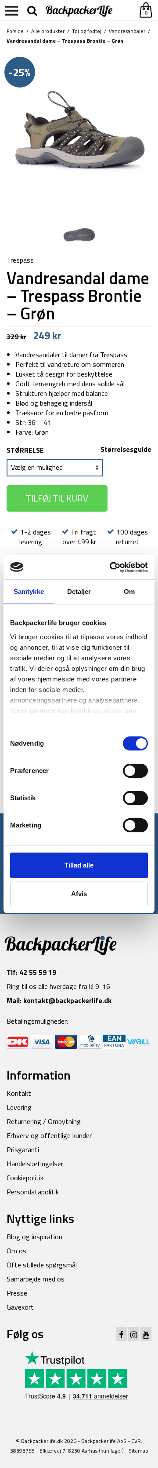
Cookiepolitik (25, 1177)
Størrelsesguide (126, 449)
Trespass (20, 260)
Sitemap (138, 1450)
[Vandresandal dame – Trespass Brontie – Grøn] (79, 130)
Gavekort (20, 1307)
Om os (16, 1250)
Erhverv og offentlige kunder (49, 1135)
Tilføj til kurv (57, 498)
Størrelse (25, 450)
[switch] (135, 771)
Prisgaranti (23, 1149)
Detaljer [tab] (79, 591)
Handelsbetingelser (35, 1163)
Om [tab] (129, 591)
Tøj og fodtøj (86, 31)
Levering (19, 1107)
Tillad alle (79, 865)
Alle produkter (48, 31)
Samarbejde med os (36, 1279)
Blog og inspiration (34, 1236)
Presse (17, 1293)
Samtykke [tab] (29, 591)
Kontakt (19, 1093)
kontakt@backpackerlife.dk (67, 1000)
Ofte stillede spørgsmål (42, 1264)
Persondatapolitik (33, 1191)
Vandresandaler (127, 31)
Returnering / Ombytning (44, 1121)
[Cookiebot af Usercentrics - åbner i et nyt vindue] (111, 567)
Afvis (79, 893)
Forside (15, 31)
